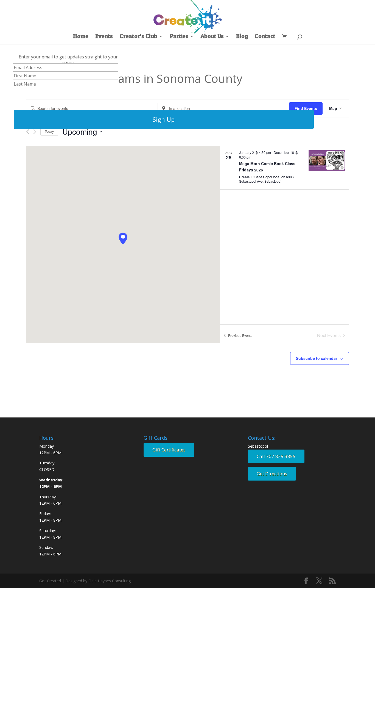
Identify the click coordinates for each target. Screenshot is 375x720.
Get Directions (272, 473)
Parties (179, 36)
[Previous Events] (27, 131)
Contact (265, 36)
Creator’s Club (138, 36)
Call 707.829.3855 (276, 456)
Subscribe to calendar (316, 358)
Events (104, 36)
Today (49, 131)
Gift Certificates (169, 450)
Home (80, 36)
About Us (212, 36)
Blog (242, 36)
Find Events (306, 108)
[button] (123, 238)
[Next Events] (34, 131)
